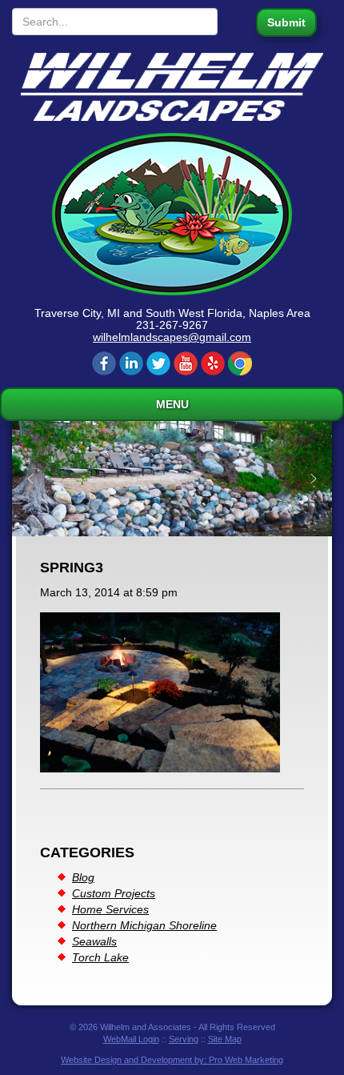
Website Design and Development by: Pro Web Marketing (172, 1060)
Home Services (110, 909)
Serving (183, 1039)
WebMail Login (131, 1039)
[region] (172, 478)
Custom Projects (113, 893)
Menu (172, 404)
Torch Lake (100, 957)
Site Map (225, 1039)
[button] (30, 478)
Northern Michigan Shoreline (144, 925)
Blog (83, 877)
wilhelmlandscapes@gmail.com (172, 337)
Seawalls (94, 941)
